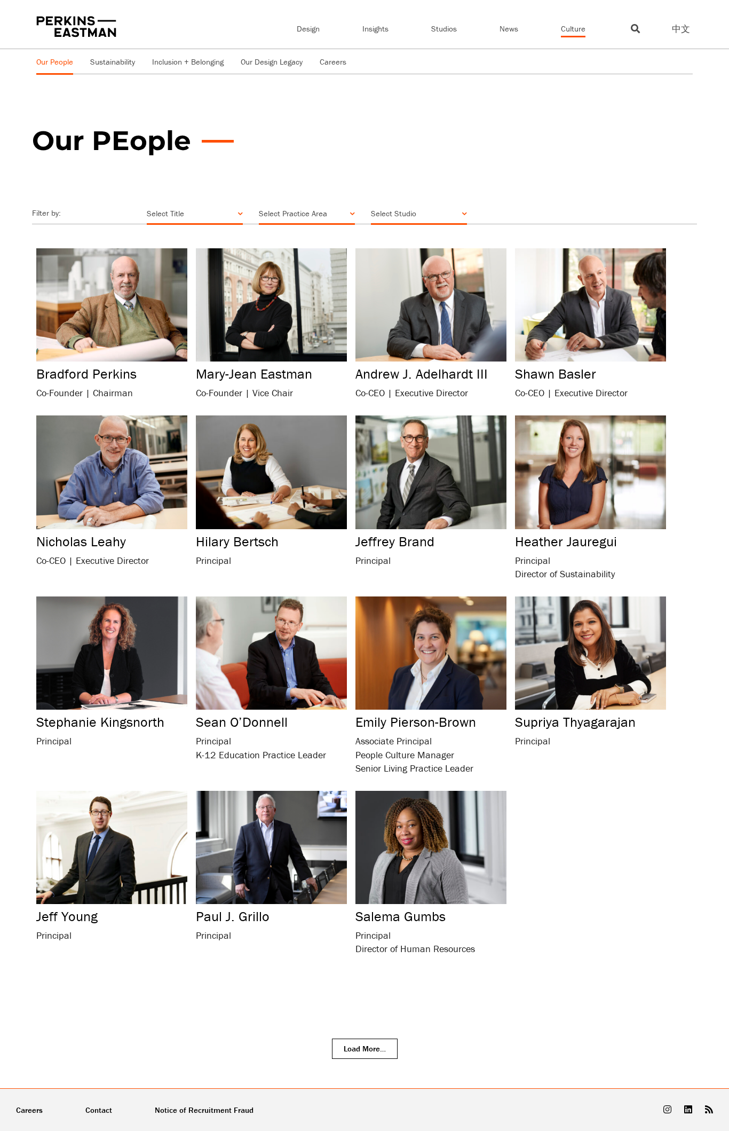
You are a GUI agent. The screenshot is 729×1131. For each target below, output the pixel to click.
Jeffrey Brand (394, 541)
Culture (573, 28)
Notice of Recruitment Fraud (204, 1110)
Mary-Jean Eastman (254, 373)
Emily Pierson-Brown (415, 722)
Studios (444, 28)
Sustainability (112, 62)
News (509, 28)
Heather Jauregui (566, 541)
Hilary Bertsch (237, 541)
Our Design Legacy (272, 62)
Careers (333, 62)
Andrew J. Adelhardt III (421, 373)
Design (308, 28)
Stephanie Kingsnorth (100, 722)
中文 (681, 29)
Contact (98, 1110)
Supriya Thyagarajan (575, 722)
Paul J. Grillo (233, 916)
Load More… (365, 1048)
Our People (54, 62)
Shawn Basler (555, 373)
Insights (375, 28)
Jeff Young (67, 916)
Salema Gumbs (400, 916)
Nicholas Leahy (81, 541)
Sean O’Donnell (242, 722)
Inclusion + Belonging (188, 62)
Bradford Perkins (86, 373)
